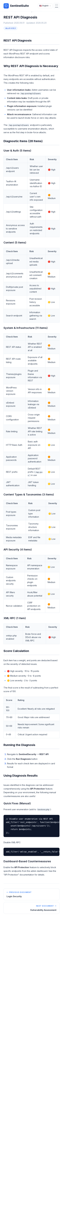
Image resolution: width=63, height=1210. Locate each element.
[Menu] (56, 6)
